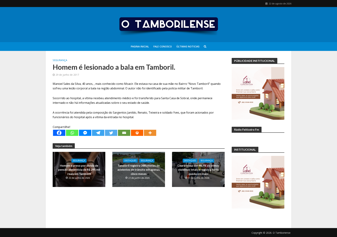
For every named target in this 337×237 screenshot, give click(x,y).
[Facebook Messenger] (85, 133)
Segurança (60, 60)
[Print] (137, 133)
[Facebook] (59, 133)
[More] (150, 133)
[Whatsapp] (72, 133)
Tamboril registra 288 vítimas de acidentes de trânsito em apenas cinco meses (138, 169)
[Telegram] (98, 133)
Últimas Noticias (187, 46)
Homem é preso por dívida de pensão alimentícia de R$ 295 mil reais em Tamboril (79, 169)
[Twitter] (111, 133)
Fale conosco (162, 46)
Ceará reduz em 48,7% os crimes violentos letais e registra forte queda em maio (198, 169)
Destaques (130, 160)
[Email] (124, 133)
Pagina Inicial (140, 46)
